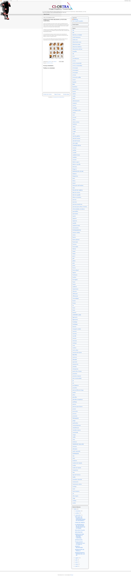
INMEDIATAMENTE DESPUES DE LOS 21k (80, 554)
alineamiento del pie (77, 49)
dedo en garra (76, 162)
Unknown (76, 19)
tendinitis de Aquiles (77, 463)
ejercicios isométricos (77, 204)
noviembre (78, 511)
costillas (74, 150)
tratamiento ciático (77, 484)
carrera (74, 105)
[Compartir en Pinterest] (63, 61)
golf (73, 258)
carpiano (75, 103)
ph (73, 380)
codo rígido (75, 143)
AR (73, 53)
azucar (74, 79)
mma (74, 345)
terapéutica (75, 470)
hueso (74, 282)
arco (74, 56)
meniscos (75, 340)
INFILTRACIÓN (78, 532)
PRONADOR (76, 418)
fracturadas (75, 246)
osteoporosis (75, 369)
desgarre (75, 169)
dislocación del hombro (78, 185)
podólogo (75, 401)
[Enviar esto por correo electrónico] (59, 61)
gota (74, 263)
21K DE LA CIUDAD (77, 35)
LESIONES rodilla (77, 314)
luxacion (74, 326)
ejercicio (74, 199)
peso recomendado (77, 378)
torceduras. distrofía (77, 479)
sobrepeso (75, 448)
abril (76, 566)
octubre (77, 513)
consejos (74, 147)
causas (74, 112)
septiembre (78, 515)
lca (73, 305)
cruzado (74, 152)
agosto (77, 557)
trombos (74, 486)
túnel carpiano (76, 491)
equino (74, 216)
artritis (74, 60)
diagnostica (75, 176)
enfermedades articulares (79, 209)
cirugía (74, 131)
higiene (74, 272)
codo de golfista (76, 136)
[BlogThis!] (60, 61)
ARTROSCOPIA (78, 539)
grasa (74, 265)
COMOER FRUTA (77, 145)
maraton (75, 331)
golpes (74, 260)
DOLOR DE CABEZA (78, 190)
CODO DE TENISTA (80, 522)
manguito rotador (77, 329)
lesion (74, 307)
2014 (75, 509)
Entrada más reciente (47, 94)
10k (73, 30)
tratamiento (75, 481)
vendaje (74, 500)
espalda (74, 223)
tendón (74, 465)
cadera (74, 93)
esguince (75, 218)
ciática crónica (76, 122)
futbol (74, 251)
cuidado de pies (76, 155)
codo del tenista (76, 140)
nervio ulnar (75, 350)
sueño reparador (76, 451)
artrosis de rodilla (77, 77)
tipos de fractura (76, 474)
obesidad (75, 359)
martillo (74, 336)
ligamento (75, 317)
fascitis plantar (76, 239)
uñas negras (75, 496)
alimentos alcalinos (77, 46)
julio (76, 560)
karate (74, 300)
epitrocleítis (75, 213)
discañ (74, 183)
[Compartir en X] (61, 61)
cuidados (75, 157)
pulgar (74, 420)
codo (74, 133)
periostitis (75, 373)
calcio (74, 98)
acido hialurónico (76, 37)
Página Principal (46, 14)
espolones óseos (76, 225)
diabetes (75, 173)
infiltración (75, 293)
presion (74, 409)
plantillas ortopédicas (78, 399)
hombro (74, 277)
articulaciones (76, 58)
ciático (74, 126)
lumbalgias (75, 324)
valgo (74, 498)
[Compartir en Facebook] (62, 61)
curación (74, 159)
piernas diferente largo (78, 390)
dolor (74, 187)
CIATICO (75, 124)
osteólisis (75, 366)
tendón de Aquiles (77, 467)
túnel (74, 488)
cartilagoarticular (77, 110)
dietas (74, 180)
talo (73, 456)
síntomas (75, 446)
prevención (75, 411)
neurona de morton (77, 352)
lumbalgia (75, 321)
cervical (74, 117)
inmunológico (76, 298)
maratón (75, 333)
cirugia (74, 129)
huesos (74, 284)
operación (75, 361)
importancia (75, 289)
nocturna (75, 357)
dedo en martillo (76, 164)
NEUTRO (75, 354)
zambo (74, 503)
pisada (74, 392)
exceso (74, 234)
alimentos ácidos (76, 44)
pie (73, 383)
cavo (74, 115)
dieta (74, 178)
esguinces (75, 220)
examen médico (76, 232)
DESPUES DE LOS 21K (78, 171)
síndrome (75, 441)
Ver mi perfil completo (78, 21)
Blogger (72, 574)
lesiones (74, 312)
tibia (74, 472)
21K (73, 32)
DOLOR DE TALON (80, 530)
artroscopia (75, 68)
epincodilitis (75, 211)
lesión (74, 310)
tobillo (74, 477)
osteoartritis (75, 364)
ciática (74, 119)
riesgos (74, 434)
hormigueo (75, 279)
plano (74, 394)
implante (75, 286)
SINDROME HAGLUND (78, 444)
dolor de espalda (76, 195)
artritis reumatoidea (77, 65)
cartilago (75, 107)
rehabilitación (76, 427)
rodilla (74, 437)
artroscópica (75, 70)
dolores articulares (77, 197)
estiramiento (75, 227)
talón (74, 458)
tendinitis (75, 460)
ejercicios (75, 202)
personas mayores (77, 376)
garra (74, 256)
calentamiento (76, 100)
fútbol (74, 253)
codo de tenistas (76, 138)
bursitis (74, 91)
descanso (75, 166)
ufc (73, 493)
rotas (74, 439)
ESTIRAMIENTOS (77, 230)
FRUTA (74, 249)
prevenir (74, 413)
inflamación (75, 296)
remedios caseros (77, 430)
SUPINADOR (76, 453)
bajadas (74, 82)
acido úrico (75, 39)
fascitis (74, 237)
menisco (74, 338)
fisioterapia (75, 242)
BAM (74, 84)
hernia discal (75, 270)
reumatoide (75, 432)
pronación (75, 416)
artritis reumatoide (77, 63)
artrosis (74, 75)
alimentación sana (77, 42)
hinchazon (75, 274)
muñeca (74, 347)
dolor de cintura (76, 192)
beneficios (75, 86)
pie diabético (76, 385)
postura (74, 404)
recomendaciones (77, 425)
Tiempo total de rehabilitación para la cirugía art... (80, 543)
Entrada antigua (66, 94)
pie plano (75, 387)
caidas (74, 96)
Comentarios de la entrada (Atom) (58, 97)
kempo (74, 303)
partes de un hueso (77, 371)
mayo (76, 564)
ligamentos (75, 319)
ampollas (75, 51)
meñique (75, 343)
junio (76, 562)
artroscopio (75, 72)
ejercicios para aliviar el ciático (80, 206)
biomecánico (75, 89)
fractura (74, 244)
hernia (74, 267)
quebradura (75, 423)
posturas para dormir (78, 406)
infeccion (75, 291)
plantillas (75, 397)
